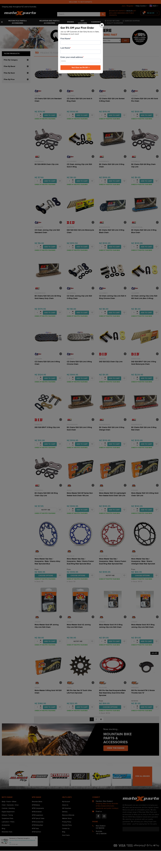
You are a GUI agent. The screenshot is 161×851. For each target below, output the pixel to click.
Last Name (65, 48)
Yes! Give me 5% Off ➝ (81, 67)
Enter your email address (71, 57)
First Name (65, 39)
